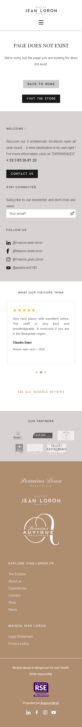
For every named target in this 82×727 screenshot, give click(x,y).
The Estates (17, 574)
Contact (14, 595)
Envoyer (72, 213)
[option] (41, 332)
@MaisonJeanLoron (27, 251)
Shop (12, 602)
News (12, 610)
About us (14, 581)
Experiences (17, 588)
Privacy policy (18, 644)
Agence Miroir (50, 703)
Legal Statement (20, 636)
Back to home (41, 84)
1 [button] (37, 372)
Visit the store (41, 98)
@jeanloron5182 (25, 268)
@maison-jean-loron (27, 243)
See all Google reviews (41, 392)
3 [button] (45, 372)
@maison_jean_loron (28, 259)
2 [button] (41, 372)
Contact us (22, 174)
